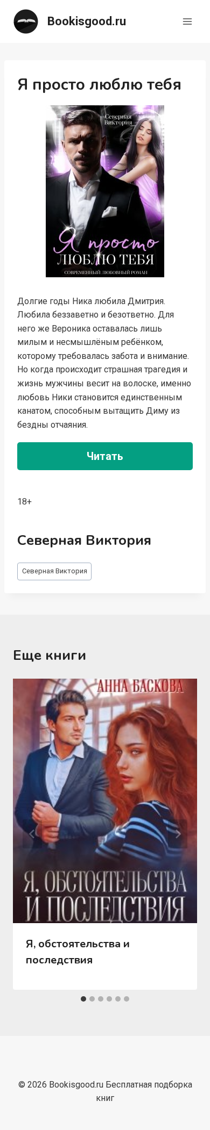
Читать (105, 456)
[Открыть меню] (187, 21)
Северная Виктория (54, 571)
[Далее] (177, 833)
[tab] (83, 999)
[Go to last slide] (32, 833)
